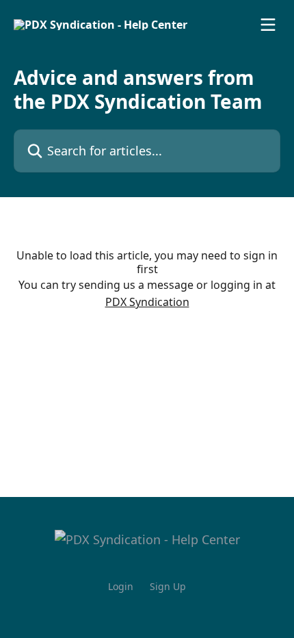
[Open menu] (268, 24)
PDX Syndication (147, 301)
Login (120, 586)
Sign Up (168, 586)
